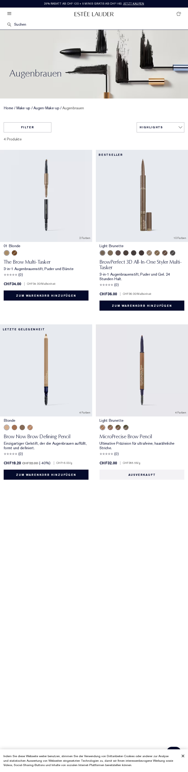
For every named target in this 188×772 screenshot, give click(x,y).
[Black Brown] (22, 427)
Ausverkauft (142, 475)
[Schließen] (183, 756)
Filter (27, 127)
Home (8, 108)
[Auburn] (165, 253)
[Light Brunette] (102, 253)
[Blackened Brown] (134, 253)
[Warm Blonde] (157, 253)
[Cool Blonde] (149, 253)
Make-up (23, 108)
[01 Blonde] (7, 253)
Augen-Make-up (46, 108)
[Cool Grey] (173, 253)
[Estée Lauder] (94, 13)
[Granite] (126, 427)
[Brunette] (118, 253)
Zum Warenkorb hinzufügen (46, 296)
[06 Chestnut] (14, 253)
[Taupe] (110, 253)
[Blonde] (7, 427)
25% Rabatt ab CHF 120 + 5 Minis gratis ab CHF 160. (94, 3)
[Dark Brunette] (141, 253)
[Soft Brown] (30, 427)
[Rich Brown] (14, 427)
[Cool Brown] (126, 253)
